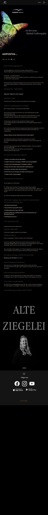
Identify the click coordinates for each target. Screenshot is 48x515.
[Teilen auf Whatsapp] (9, 59)
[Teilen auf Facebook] (11, 59)
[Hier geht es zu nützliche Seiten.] (24, 374)
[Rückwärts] (23, 367)
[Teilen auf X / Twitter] (6, 59)
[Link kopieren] (14, 59)
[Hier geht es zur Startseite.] (5, 2)
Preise (39, 2)
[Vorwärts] (25, 367)
